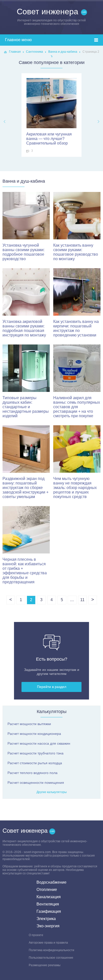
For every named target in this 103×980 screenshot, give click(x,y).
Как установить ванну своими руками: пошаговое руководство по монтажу (75, 252)
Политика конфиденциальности (51, 950)
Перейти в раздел (51, 687)
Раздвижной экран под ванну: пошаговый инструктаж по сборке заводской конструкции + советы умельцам (25, 487)
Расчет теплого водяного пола (33, 773)
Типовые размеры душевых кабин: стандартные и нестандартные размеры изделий (25, 407)
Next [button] (98, 121)
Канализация (48, 897)
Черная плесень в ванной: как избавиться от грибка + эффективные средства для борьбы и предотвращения (24, 570)
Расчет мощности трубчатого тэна (36, 753)
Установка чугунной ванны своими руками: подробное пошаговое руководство (23, 252)
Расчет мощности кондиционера (34, 734)
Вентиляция (47, 904)
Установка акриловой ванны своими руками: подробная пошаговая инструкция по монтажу (24, 328)
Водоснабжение (51, 882)
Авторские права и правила (48, 942)
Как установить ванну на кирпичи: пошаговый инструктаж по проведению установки (76, 328)
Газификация (48, 911)
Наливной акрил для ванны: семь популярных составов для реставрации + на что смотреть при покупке (76, 407)
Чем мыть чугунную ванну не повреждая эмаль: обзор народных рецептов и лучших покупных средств (75, 487)
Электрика (46, 919)
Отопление (46, 889)
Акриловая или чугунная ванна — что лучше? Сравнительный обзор (49, 138)
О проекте (36, 935)
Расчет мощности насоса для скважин (39, 743)
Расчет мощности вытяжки (29, 724)
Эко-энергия (48, 926)
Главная (15, 51)
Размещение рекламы (44, 965)
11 (82, 600)
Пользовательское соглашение (51, 957)
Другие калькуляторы (51, 792)
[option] (51, 115)
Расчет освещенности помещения (36, 783)
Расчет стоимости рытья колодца (35, 763)
